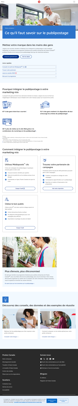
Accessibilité (5, 390)
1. (2, 137)
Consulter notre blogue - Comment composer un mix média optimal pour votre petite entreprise (56, 310)
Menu (2, 2)
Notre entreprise (7, 359)
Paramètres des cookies (63, 401)
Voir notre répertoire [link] (58, 188)
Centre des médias (7, 371)
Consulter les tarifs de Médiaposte (13, 67)
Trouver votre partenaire (9, 70)
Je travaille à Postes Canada (10, 368)
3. (2, 142)
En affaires (43, 377)
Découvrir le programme (9, 76)
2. (2, 141)
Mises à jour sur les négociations (11, 374)
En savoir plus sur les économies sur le (19, 283)
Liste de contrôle (8, 73)
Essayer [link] (19, 188)
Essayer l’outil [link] (20, 228)
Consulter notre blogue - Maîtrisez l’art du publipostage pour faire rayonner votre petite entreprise (19, 310)
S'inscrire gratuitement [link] (10, 56)
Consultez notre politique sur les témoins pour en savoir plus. (28, 402)
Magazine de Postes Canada (48, 381)
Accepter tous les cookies (52, 401)
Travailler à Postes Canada (9, 365)
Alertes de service (7, 387)
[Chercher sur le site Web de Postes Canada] (74, 1)
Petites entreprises (9, 28)
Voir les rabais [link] (26, 56)
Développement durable (9, 362)
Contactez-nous (6, 384)
